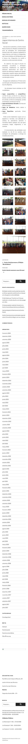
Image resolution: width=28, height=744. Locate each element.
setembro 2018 (6, 563)
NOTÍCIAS (5, 23)
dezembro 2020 (6, 494)
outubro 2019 (6, 522)
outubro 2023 (6, 387)
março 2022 (5, 446)
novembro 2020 (6, 497)
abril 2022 (5, 443)
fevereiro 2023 (6, 412)
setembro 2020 (6, 503)
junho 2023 (5, 399)
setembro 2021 (6, 465)
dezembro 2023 (6, 380)
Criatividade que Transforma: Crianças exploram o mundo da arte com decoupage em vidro (14, 300)
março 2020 (5, 506)
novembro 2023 (6, 383)
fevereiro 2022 (6, 450)
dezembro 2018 (6, 554)
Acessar (4, 626)
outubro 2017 (6, 598)
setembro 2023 (6, 390)
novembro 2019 (6, 519)
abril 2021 (5, 481)
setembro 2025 (6, 339)
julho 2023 (5, 396)
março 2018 (5, 582)
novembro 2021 (6, 459)
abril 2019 (5, 541)
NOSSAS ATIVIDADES (8, 20)
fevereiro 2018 (6, 585)
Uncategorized (6, 617)
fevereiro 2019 (6, 547)
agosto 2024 (5, 355)
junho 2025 (5, 349)
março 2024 (5, 371)
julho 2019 (5, 532)
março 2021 (5, 484)
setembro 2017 (6, 601)
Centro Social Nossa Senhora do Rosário (13, 4)
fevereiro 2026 (6, 333)
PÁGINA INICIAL (7, 13)
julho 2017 (5, 607)
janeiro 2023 (5, 415)
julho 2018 (5, 569)
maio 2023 (5, 402)
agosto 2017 (5, 604)
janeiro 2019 (5, 551)
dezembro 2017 (6, 592)
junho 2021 (5, 475)
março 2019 (5, 544)
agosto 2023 (5, 393)
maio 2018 (5, 576)
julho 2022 (5, 434)
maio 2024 (5, 364)
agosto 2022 (5, 431)
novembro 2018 (6, 557)
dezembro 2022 (6, 418)
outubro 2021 (6, 462)
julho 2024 (5, 358)
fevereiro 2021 (6, 487)
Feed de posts (6, 630)
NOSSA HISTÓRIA (7, 17)
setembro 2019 (6, 525)
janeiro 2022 (5, 453)
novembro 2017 (6, 595)
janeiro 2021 (5, 491)
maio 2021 (5, 478)
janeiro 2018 (5, 588)
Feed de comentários (8, 633)
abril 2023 (5, 405)
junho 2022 (5, 437)
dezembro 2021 (6, 456)
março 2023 (5, 409)
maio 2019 (5, 538)
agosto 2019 (5, 528)
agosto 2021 (5, 469)
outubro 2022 (6, 424)
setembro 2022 (6, 428)
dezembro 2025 (6, 336)
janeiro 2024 (5, 377)
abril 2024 (5, 368)
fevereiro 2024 (6, 374)
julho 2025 (5, 346)
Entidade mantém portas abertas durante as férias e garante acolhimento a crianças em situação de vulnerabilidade (13, 293)
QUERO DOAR (6, 27)
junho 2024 (5, 361)
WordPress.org (6, 636)
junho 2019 (5, 535)
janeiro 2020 (5, 513)
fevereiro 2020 (6, 509)
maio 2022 (5, 440)
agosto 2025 (5, 342)
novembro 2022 (6, 421)
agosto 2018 (5, 566)
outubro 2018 (6, 560)
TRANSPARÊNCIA (7, 30)
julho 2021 (5, 472)
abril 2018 (5, 579)
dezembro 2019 (6, 516)
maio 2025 (5, 352)
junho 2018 (5, 573)
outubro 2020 (6, 500)
